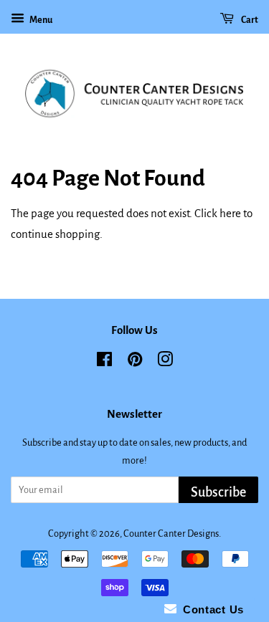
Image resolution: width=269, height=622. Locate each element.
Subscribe (218, 492)
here (230, 213)
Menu (40, 20)
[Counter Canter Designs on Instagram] (165, 362)
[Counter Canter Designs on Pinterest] (135, 362)
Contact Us (210, 609)
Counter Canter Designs (171, 533)
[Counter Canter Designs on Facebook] (104, 362)
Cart (249, 20)
